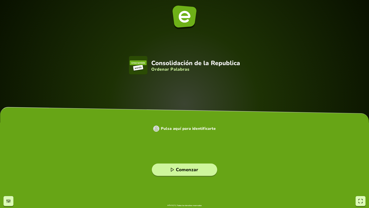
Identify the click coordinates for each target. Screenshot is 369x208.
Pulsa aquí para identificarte (188, 129)
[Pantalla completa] (361, 201)
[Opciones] (8, 201)
